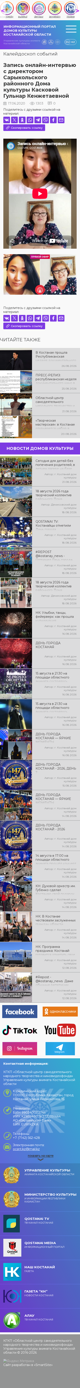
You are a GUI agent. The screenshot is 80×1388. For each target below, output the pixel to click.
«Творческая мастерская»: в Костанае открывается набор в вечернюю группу (55, 424)
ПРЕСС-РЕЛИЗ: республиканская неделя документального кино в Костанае (56, 378)
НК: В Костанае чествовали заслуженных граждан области (56, 919)
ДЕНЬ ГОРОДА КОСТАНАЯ (48, 645)
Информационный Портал (44, 1244)
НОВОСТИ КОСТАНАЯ (38, 1293)
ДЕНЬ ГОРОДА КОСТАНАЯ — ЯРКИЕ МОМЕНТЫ (53, 737)
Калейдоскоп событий (30, 54)
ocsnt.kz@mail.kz (26, 1149)
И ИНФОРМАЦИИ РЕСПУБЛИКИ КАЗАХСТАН (50, 1197)
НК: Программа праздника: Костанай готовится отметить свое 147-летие (55, 950)
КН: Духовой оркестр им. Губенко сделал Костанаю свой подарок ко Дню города (56, 889)
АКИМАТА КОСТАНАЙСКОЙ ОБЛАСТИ (49, 1172)
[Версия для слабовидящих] (57, 42)
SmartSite (43, 1365)
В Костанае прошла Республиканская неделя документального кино (56, 356)
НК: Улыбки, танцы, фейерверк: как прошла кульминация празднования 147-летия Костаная (55, 616)
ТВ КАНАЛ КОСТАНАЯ (38, 1220)
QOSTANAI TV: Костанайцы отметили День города (53, 525)
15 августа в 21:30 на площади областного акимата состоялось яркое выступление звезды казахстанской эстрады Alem (53, 707)
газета (39, 1269)
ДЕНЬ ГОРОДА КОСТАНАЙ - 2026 (50, 827)
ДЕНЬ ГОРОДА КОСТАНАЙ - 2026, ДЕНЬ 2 (56, 768)
